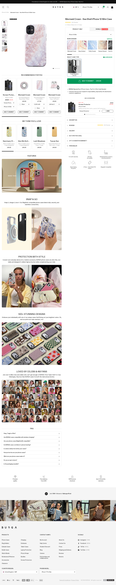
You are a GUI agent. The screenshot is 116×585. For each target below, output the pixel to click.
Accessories (5, 560)
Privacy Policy (75, 580)
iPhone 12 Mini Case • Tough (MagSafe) (9, 144)
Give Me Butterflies (25, 141)
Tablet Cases (24, 546)
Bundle (102, 29)
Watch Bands (5, 553)
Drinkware (24, 543)
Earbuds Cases (6, 546)
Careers (42, 553)
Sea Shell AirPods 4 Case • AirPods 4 (54, 98)
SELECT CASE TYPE (73, 57)
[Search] (8, 7)
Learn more (108, 57)
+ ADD (107, 111)
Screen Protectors (26, 560)
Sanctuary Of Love (10, 141)
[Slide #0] (53, 68)
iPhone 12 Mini (5, 12)
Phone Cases (5, 540)
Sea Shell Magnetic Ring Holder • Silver (24, 98)
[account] (107, 7)
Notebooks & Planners (8, 556)
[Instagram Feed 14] (37, 510)
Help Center (43, 543)
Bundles (23, 556)
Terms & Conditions (65, 580)
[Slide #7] (94, 114)
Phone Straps (25, 553)
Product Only (77, 29)
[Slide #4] (90, 114)
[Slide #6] (93, 114)
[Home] (58, 7)
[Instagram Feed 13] (16, 510)
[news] (103, 7)
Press (60, 546)
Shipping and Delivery (65, 550)
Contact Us (62, 543)
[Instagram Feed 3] (99, 510)
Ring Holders (5, 543)
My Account (43, 540)
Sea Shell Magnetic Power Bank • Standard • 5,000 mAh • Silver (39, 98)
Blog (41, 550)
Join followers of (60, 493)
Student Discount (45, 546)
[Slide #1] (54, 68)
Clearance (5, 563)
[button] (71, 22)
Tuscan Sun (54, 141)
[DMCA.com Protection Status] (108, 580)
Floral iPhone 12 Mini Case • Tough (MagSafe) (39, 144)
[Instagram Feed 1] (58, 510)
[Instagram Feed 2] (78, 510)
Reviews (61, 553)
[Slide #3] (57, 68)
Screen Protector (9, 95)
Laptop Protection (26, 550)
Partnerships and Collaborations (45, 557)
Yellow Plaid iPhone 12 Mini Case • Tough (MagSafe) (54, 144)
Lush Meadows (39, 141)
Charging (23, 540)
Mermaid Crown (24, 95)
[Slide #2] (56, 68)
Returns (61, 556)
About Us (61, 540)
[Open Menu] (3, 7)
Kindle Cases (5, 550)
